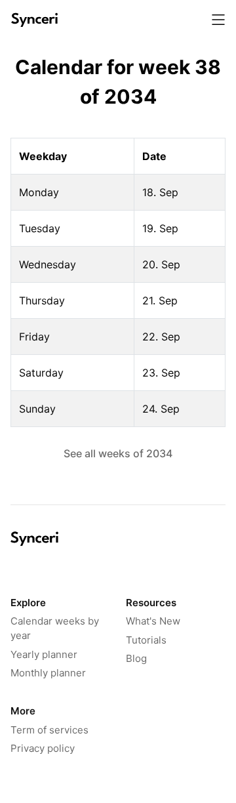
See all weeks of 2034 (118, 453)
